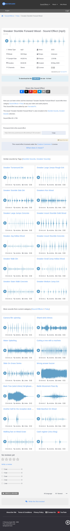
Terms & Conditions (25, 512)
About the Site (11, 512)
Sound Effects (13, 103)
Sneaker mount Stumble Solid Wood (51, 213)
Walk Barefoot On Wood (47, 409)
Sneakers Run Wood (45, 190)
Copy (53, 132)
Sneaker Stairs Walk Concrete (15, 282)
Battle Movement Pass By (47, 386)
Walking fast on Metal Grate (14, 432)
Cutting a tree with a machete (49, 341)
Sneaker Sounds (43, 159)
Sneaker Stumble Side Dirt (14, 190)
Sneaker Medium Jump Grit (48, 282)
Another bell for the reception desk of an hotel (21, 409)
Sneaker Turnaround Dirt (13, 168)
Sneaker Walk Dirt (10, 259)
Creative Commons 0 (44, 144)
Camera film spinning (11, 318)
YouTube (63, 512)
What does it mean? (35, 148)
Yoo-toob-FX (63, 71)
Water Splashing (10, 341)
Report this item (63, 140)
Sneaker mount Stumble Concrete (50, 236)
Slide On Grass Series (12, 363)
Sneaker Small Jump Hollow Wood (51, 259)
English (7, 10)
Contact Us (52, 512)
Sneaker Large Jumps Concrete (16, 213)
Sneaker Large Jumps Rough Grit (50, 168)
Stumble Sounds (53, 111)
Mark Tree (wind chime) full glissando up (19, 386)
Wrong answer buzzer (46, 363)
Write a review (7, 464)
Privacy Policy (39, 512)
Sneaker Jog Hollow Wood (14, 236)
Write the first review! (36, 501)
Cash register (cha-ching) (47, 432)
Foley (22, 103)
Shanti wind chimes (44, 318)
